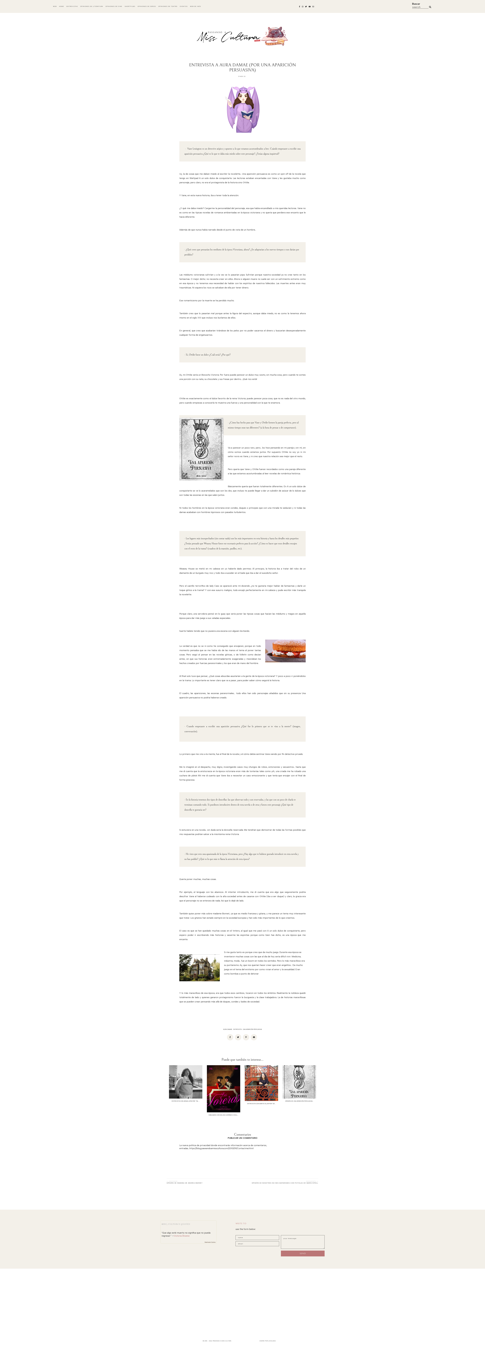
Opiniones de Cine (114, 6)
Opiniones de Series (147, 6)
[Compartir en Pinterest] (246, 1037)
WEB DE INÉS (195, 6)
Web (55, 6)
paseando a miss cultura (222, 1341)
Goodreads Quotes (210, 1242)
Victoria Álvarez (182, 1236)
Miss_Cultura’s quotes (176, 1224)
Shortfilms (130, 6)
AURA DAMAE (227, 1029)
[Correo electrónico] (254, 1037)
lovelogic (272, 1341)
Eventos (184, 6)
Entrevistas (72, 6)
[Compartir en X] (238, 1037)
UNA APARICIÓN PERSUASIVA (252, 1029)
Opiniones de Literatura (91, 6)
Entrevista (237, 1029)
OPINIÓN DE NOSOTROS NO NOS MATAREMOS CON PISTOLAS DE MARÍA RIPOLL (285, 1183)
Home (61, 6)
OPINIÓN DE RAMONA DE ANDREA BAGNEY (185, 1183)
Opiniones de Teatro (167, 6)
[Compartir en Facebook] (230, 1037)
